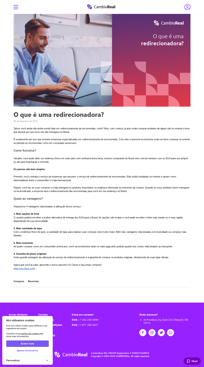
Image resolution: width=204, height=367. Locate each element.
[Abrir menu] (15, 7)
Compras (19, 281)
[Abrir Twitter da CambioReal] (162, 332)
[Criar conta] (187, 7)
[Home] (101, 7)
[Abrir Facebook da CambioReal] (144, 332)
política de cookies (30, 334)
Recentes (33, 281)
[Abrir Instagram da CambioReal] (153, 332)
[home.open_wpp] (171, 332)
